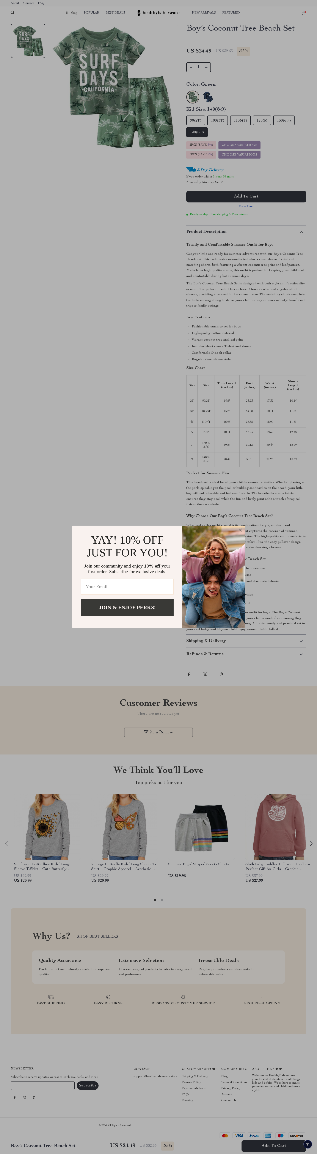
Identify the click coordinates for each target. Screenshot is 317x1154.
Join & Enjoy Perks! (127, 607)
